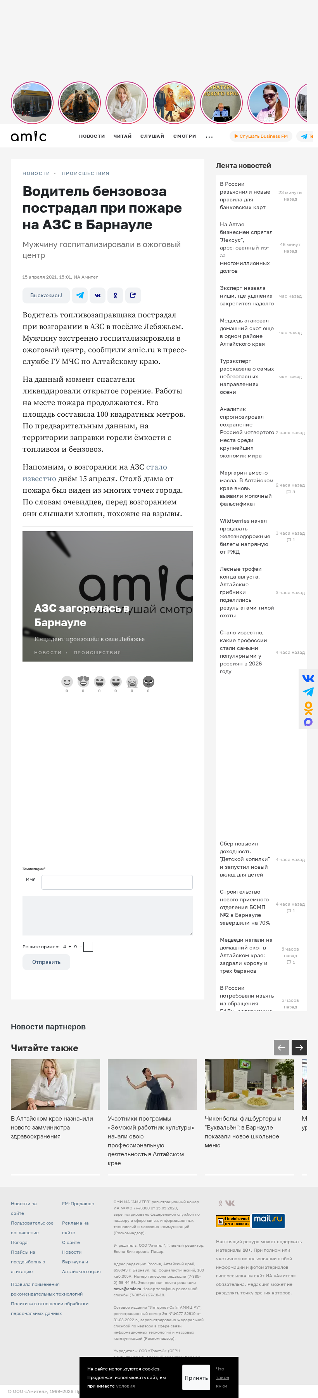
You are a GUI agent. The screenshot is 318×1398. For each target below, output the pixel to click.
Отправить (46, 961)
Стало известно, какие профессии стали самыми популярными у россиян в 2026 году (243, 651)
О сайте (71, 1242)
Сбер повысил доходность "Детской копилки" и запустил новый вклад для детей (245, 859)
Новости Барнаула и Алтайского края (81, 1261)
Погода (19, 1242)
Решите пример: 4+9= (52, 946)
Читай (122, 136)
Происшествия (86, 173)
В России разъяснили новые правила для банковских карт (245, 195)
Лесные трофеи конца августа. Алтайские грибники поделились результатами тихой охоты (247, 591)
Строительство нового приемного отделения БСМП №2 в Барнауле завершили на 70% (245, 907)
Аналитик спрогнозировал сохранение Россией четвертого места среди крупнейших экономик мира (247, 432)
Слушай (152, 136)
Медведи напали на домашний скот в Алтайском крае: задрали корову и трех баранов (246, 955)
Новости (92, 136)
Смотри (184, 136)
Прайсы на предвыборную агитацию (28, 1261)
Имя (31, 879)
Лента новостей (243, 165)
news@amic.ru (127, 1288)
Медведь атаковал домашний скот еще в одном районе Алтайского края (247, 332)
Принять (196, 1377)
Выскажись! (46, 295)
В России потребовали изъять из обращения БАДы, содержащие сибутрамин (247, 1003)
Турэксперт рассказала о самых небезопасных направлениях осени (247, 376)
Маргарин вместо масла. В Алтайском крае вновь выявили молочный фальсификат (246, 488)
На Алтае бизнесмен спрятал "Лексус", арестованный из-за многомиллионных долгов (246, 247)
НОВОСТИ (36, 173)
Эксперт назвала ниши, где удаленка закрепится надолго (247, 295)
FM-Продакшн (78, 1203)
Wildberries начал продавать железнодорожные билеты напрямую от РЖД (245, 536)
